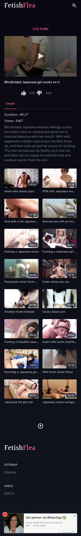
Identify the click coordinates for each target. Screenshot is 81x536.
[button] (40, 56)
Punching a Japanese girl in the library (29, 372)
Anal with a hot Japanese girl (23, 221)
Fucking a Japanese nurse (21, 251)
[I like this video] (23, 93)
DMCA (9, 493)
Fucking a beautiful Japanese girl (25, 341)
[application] (40, 56)
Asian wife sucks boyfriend (60, 341)
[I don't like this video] (39, 93)
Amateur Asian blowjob (19, 311)
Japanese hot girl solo (18, 402)
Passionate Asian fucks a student (26, 281)
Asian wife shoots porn (19, 191)
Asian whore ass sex (56, 281)
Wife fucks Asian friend (57, 372)
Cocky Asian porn (53, 311)
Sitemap (10, 472)
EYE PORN (40, 29)
